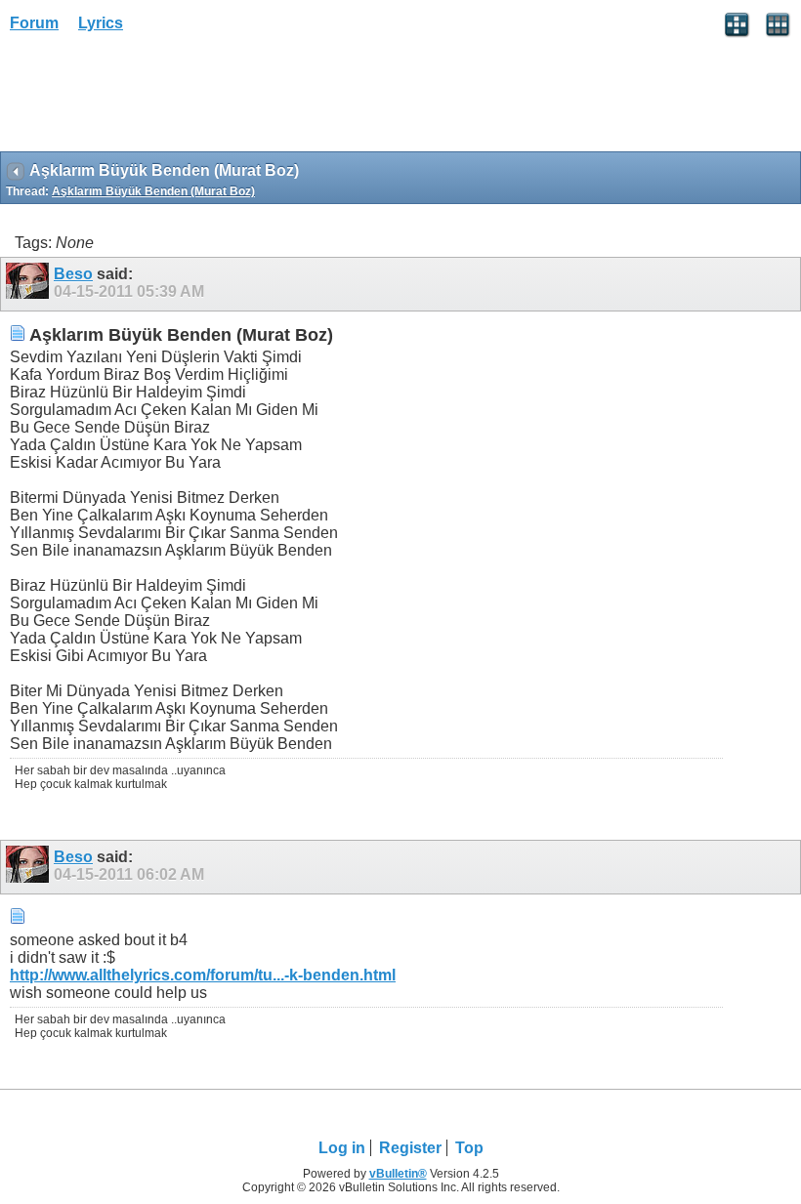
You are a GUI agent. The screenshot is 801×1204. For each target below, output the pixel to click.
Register (410, 1148)
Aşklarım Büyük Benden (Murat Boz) (153, 191)
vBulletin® (398, 1174)
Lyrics (100, 23)
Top (469, 1148)
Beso (73, 274)
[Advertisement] (156, 98)
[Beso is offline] (30, 284)
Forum (34, 23)
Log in (341, 1148)
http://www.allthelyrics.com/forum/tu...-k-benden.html (203, 975)
